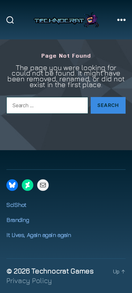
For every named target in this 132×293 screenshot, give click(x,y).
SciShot (16, 204)
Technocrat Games (62, 271)
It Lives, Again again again (38, 235)
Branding (17, 219)
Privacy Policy (29, 280)
